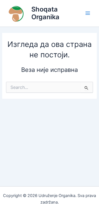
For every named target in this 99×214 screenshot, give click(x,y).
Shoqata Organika (45, 13)
